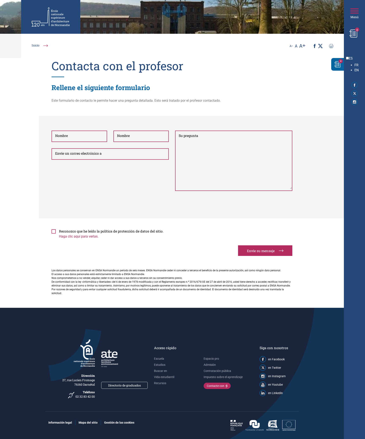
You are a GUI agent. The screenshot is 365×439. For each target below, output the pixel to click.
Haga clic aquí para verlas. (78, 236)
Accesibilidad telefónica (71, 394)
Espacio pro (211, 358)
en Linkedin (275, 393)
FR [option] (356, 65)
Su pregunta (188, 135)
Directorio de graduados (124, 385)
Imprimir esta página (331, 46)
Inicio (35, 45)
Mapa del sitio (88, 422)
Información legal (60, 422)
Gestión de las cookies (119, 422)
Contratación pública (217, 371)
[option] (358, 65)
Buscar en (160, 371)
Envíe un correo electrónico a (78, 153)
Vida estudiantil (164, 377)
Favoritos (337, 64)
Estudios (159, 364)
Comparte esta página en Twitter (320, 46)
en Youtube (275, 384)
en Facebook (276, 359)
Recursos (160, 383)
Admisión (210, 364)
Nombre (61, 135)
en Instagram (277, 376)
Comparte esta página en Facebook (315, 46)
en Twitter (274, 367)
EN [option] (356, 70)
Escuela (159, 358)
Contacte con (215, 386)
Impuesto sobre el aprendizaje (223, 377)
